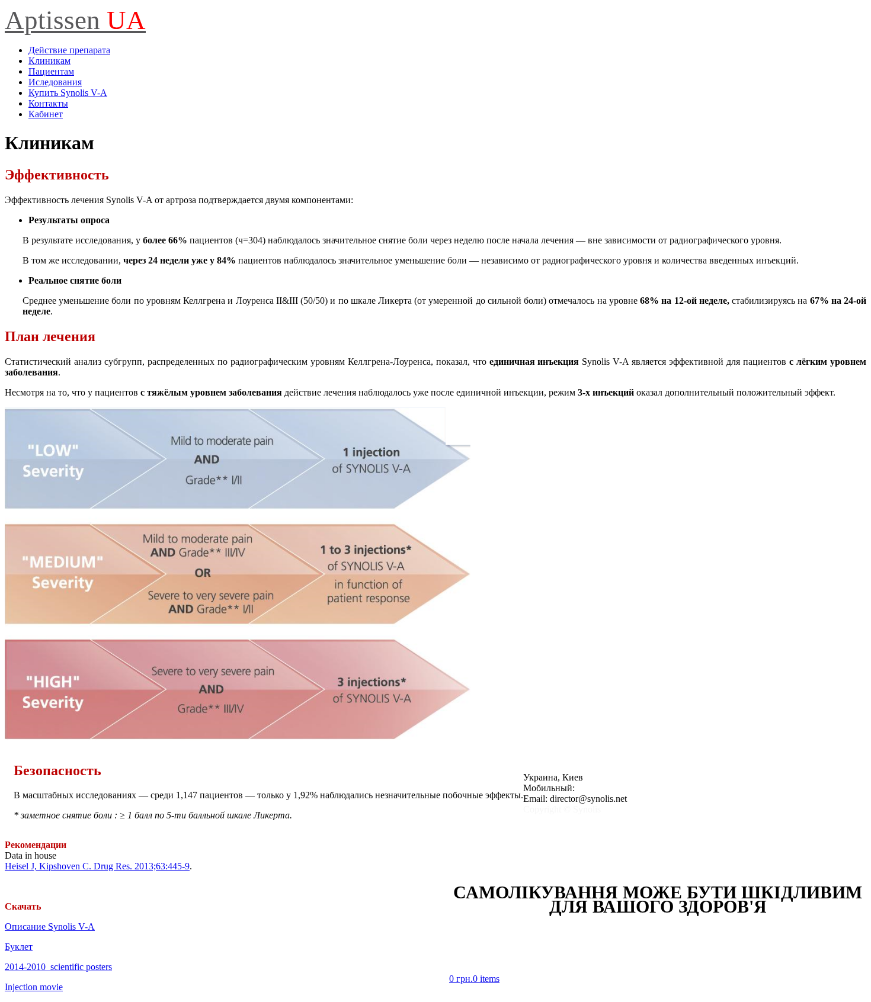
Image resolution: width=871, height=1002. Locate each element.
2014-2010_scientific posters (58, 967)
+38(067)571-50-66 (614, 788)
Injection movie (34, 987)
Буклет (19, 947)
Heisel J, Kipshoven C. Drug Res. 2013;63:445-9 (97, 866)
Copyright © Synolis (562, 809)
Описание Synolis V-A (50, 926)
